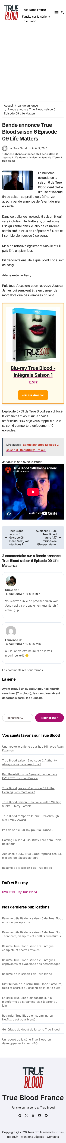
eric (45, 153)
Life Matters (21, 157)
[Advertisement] (33, 60)
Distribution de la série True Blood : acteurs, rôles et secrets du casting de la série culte (32, 986)
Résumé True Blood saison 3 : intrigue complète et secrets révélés (28, 948)
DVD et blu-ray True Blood (19, 892)
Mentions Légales (33, 1136)
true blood (8, 160)
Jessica (6, 157)
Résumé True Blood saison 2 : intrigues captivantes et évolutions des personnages (31, 962)
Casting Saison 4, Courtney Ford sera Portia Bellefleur (32, 842)
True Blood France (34, 10)
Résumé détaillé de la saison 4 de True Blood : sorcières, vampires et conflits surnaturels (32, 934)
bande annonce (25, 153)
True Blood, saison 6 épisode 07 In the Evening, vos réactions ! (28, 790)
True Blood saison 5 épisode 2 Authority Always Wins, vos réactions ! (29, 762)
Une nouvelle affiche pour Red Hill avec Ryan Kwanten (33, 748)
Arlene (10, 153)
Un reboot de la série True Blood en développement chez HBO (26, 1041)
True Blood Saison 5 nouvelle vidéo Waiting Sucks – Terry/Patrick (31, 804)
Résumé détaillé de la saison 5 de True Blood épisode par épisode (32, 920)
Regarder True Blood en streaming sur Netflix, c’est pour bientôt (28, 1017)
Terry (56, 157)
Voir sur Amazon (33, 395)
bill (39, 153)
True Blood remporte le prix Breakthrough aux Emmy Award (30, 818)
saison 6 (35, 157)
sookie (47, 157)
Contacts (53, 1136)
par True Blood (18, 148)
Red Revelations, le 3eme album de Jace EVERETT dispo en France (29, 776)
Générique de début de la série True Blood (31, 1029)
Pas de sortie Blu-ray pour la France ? (27, 830)
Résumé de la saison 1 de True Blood (27, 867)
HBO (52, 153)
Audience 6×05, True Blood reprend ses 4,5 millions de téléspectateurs (32, 855)
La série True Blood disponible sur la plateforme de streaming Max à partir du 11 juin (31, 1001)
